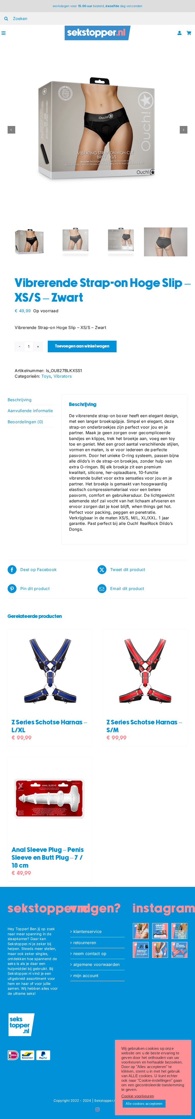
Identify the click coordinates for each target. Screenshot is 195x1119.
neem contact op (90, 953)
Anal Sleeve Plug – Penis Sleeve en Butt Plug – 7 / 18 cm (48, 858)
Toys (46, 376)
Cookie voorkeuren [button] (137, 1096)
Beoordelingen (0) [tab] (25, 421)
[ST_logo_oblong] (97, 26)
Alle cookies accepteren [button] (144, 1104)
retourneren (84, 942)
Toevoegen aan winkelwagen (82, 346)
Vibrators (63, 376)
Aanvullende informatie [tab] (30, 410)
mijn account (86, 975)
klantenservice (87, 931)
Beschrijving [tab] (19, 399)
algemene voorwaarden (96, 964)
